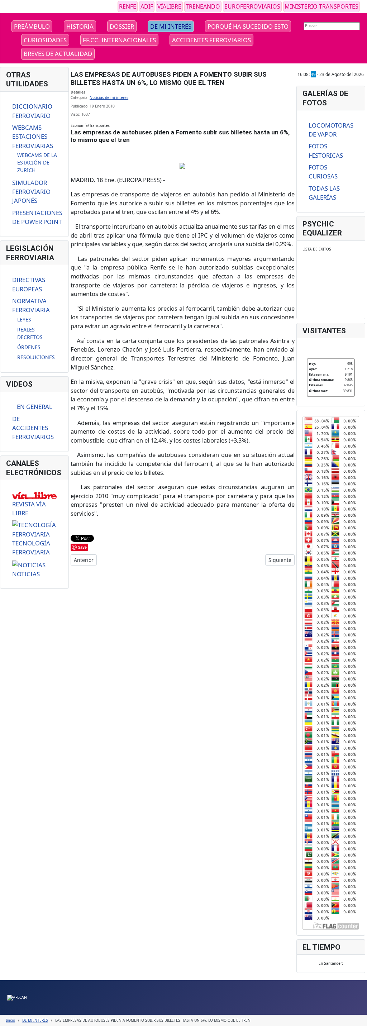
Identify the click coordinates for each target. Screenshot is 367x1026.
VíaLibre (169, 6)
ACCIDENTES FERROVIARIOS (211, 40)
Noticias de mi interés (109, 97)
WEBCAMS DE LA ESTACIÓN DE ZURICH (37, 162)
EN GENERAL (34, 406)
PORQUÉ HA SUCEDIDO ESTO (248, 26)
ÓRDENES (28, 347)
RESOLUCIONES (36, 357)
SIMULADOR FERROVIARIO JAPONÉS (31, 191)
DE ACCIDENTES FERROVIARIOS (33, 428)
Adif (146, 6)
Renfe (127, 6)
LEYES (24, 319)
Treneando (203, 6)
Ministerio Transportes (321, 6)
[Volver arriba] (359, 1018)
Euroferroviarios (252, 6)
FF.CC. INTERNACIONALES (119, 40)
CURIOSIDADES (45, 40)
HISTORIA (80, 26)
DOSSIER (122, 26)
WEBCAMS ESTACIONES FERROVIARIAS (32, 136)
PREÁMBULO (32, 26)
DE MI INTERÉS (170, 26)
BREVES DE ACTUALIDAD (58, 53)
